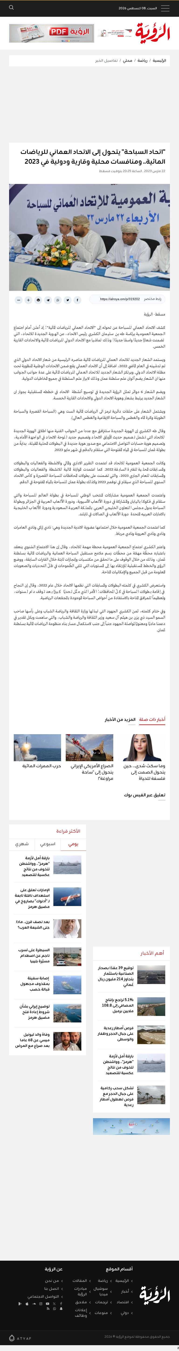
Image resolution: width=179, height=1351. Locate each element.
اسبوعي (47, 844)
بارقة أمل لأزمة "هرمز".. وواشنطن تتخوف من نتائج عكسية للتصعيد (118, 1064)
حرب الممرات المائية (41, 766)
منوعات (101, 1313)
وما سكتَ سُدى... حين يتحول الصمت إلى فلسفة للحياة (144, 772)
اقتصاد (123, 1302)
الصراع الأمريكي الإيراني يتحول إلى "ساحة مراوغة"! (92, 772)
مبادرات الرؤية (80, 1291)
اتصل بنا (51, 1289)
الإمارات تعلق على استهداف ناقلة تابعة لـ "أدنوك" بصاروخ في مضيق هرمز (32, 898)
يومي (73, 844)
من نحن (52, 1281)
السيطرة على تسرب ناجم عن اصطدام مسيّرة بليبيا (34, 955)
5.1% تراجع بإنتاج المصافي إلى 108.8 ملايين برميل (118, 1005)
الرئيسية (159, 61)
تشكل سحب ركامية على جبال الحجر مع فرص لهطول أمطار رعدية (117, 1096)
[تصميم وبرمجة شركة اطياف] (20, 1338)
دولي (125, 1313)
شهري (22, 844)
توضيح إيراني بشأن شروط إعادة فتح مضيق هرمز (35, 1012)
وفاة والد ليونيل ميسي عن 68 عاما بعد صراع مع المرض (32, 1040)
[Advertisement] (85, 104)
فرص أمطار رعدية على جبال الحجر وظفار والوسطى (116, 1033)
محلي (127, 61)
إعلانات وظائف (81, 1313)
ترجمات (101, 1302)
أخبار (125, 1292)
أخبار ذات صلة (152, 719)
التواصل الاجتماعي (43, 1297)
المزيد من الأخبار (120, 719)
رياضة (143, 61)
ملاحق (81, 1302)
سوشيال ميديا (100, 1291)
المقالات (79, 1281)
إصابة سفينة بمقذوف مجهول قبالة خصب (35, 984)
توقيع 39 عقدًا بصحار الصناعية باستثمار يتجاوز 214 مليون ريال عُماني (116, 976)
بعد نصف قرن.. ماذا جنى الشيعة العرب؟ (33, 925)
